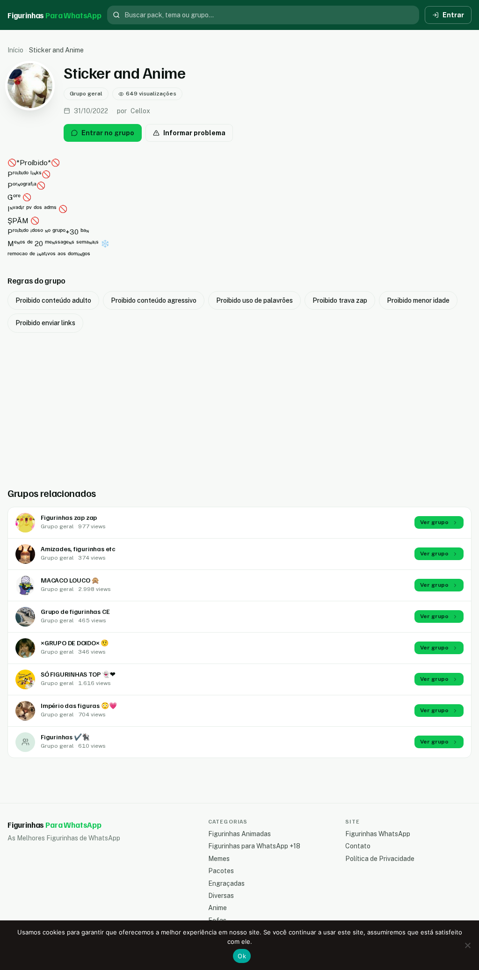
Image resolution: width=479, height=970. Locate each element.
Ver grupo (434, 522)
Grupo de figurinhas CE (75, 611)
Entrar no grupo (107, 133)
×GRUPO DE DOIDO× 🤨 (75, 643)
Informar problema (194, 133)
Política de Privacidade (379, 858)
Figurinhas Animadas (239, 834)
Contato (357, 846)
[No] (467, 945)
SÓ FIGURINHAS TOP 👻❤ (78, 674)
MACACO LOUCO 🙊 (70, 580)
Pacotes (221, 871)
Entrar (453, 15)
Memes (219, 858)
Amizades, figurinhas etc (78, 549)
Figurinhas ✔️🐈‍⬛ (65, 737)
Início (15, 50)
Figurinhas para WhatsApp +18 (254, 846)
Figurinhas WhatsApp (377, 834)
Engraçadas (226, 883)
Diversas (221, 895)
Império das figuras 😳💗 (78, 705)
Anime (217, 908)
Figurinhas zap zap (69, 517)
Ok (242, 956)
